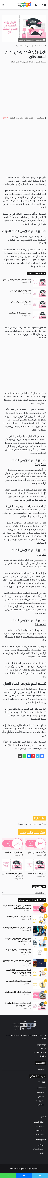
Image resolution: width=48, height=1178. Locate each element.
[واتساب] (24, 756)
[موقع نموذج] (24, 5)
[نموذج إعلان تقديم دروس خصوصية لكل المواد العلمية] (39, 942)
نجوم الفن (41, 1145)
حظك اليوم (40, 1105)
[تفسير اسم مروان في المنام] (39, 293)
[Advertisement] (24, 90)
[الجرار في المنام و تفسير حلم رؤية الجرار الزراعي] (39, 963)
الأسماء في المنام (19, 46)
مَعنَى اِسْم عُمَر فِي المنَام (37, 852)
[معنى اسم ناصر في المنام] (12, 844)
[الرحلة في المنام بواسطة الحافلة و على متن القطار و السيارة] (39, 1006)
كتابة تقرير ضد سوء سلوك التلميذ (19, 916)
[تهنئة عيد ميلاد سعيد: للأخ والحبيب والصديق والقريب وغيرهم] (39, 973)
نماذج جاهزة (40, 1101)
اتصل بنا (43, 1056)
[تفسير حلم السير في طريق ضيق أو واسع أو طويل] (39, 953)
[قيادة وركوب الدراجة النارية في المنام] (39, 995)
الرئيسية (42, 46)
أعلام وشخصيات (38, 1149)
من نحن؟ (43, 1048)
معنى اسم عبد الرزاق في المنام (20, 313)
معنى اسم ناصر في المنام (14, 852)
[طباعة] (20, 756)
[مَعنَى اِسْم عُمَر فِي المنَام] (35, 844)
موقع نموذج (41, 1045)
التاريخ (42, 1153)
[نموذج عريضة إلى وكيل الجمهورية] (39, 984)
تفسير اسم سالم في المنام (21, 302)
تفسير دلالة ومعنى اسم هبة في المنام (17, 279)
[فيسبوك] (42, 756)
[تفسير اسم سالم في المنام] (39, 304)
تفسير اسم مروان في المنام (20, 291)
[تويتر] (38, 756)
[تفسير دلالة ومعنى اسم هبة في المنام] (39, 282)
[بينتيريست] (33, 756)
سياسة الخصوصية (39, 1052)
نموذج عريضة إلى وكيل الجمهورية (18, 981)
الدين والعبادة (39, 1130)
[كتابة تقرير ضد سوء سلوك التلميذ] (39, 920)
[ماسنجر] (29, 756)
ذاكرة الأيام (40, 1092)
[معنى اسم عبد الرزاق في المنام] (39, 315)
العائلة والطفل (39, 1122)
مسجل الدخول (32, 824)
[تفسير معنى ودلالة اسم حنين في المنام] (12, 865)
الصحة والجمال (39, 1126)
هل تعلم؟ (41, 1097)
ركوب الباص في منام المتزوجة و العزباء (17, 927)
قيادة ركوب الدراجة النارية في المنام (18, 992)
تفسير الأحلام (31, 46)
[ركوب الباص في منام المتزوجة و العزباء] (39, 931)
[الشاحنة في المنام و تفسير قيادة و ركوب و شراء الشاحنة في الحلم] (39, 908)
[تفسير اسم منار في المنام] (35, 865)
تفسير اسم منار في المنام (37, 873)
